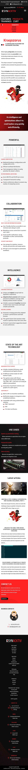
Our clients (14, 651)
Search (8, 8)
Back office (14, 656)
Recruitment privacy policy (15, 768)
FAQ (14, 674)
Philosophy (14, 669)
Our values (14, 647)
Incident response (14, 695)
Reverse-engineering (14, 691)
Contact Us (4, 599)
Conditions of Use (7, 768)
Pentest (14, 658)
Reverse (14, 660)
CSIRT (16, 21)
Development (14, 662)
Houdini (14, 27)
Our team (14, 653)
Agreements (14, 649)
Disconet (14, 29)
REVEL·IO (14, 665)
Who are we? (14, 645)
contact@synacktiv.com (15, 708)
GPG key (15, 709)
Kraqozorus (15, 25)
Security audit (14, 689)
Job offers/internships (14, 673)
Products (18, 19)
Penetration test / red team (14, 688)
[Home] (9, 11)
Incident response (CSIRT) (14, 663)
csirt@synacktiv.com (17, 4)
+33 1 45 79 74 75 (15, 706)
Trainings (6, 21)
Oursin (14, 31)
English (12, 8)
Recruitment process (14, 671)
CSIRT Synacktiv (14, 699)
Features (6, 19)
